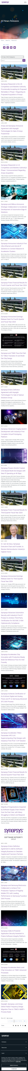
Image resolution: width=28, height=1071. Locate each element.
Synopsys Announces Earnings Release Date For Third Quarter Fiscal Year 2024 (12, 578)
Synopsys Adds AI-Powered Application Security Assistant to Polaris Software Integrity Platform (13, 933)
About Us (8, 40)
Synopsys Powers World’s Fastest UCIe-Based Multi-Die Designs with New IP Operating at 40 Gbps (13, 470)
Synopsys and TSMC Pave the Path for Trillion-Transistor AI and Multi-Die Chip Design (13, 355)
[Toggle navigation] (25, 2)
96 (24, 1021)
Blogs (7, 44)
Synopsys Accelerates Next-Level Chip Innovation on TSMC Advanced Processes (13, 970)
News (4, 44)
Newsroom (14, 40)
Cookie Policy (18, 1061)
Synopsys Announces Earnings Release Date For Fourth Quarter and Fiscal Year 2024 (12, 319)
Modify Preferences (14, 1065)
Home (2, 40)
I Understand (14, 1068)
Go (24, 60)
